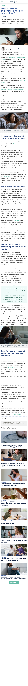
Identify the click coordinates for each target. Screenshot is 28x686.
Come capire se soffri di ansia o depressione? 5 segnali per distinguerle (13, 578)
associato (17, 220)
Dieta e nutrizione (5, 538)
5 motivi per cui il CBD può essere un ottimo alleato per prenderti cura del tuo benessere (14, 503)
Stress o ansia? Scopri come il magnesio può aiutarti (14, 541)
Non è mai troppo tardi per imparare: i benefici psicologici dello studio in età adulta (13, 465)
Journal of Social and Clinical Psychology (12, 89)
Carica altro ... (14, 582)
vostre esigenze (18, 414)
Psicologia (3, 5)
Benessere (3, 462)
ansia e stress (13, 318)
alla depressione (17, 144)
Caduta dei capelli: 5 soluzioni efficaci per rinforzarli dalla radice (13, 484)
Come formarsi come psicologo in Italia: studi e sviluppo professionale (13, 559)
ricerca (24, 99)
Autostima (3, 443)
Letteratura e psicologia (7, 520)
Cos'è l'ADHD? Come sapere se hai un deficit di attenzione (13, 522)
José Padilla (8, 49)
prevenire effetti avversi (14, 367)
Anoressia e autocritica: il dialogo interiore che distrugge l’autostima (12, 446)
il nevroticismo (6, 176)
